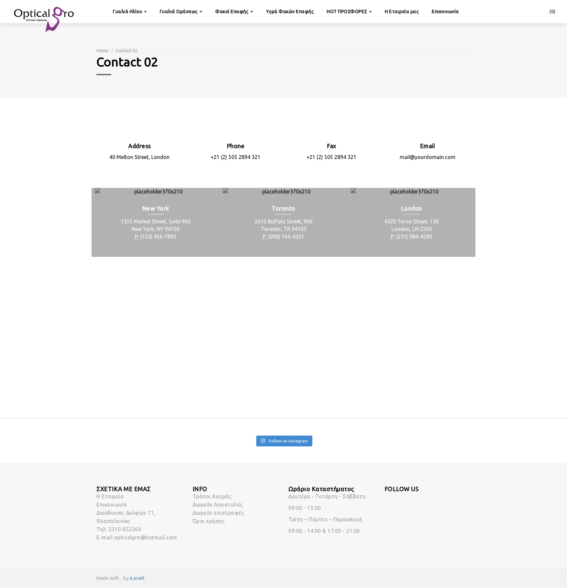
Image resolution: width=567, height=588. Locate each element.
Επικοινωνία (445, 11)
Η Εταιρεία (110, 496)
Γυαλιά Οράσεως (179, 11)
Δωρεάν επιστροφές (218, 513)
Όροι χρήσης (209, 521)
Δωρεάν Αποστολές (218, 505)
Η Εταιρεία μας (402, 11)
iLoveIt (137, 578)
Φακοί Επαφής (232, 11)
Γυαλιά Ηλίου (128, 11)
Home (102, 50)
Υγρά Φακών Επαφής (290, 11)
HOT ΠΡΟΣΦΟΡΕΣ (347, 11)
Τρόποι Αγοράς (212, 496)
